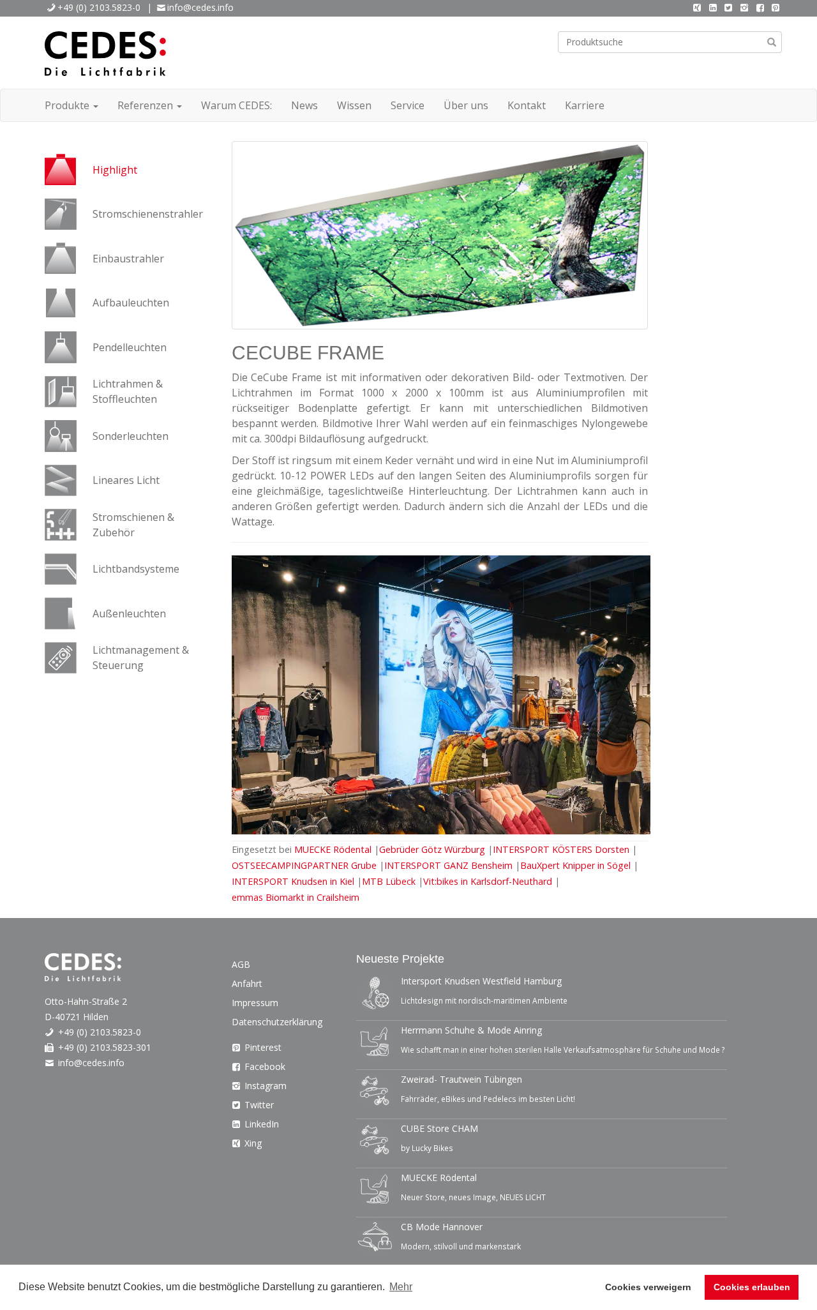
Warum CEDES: (236, 105)
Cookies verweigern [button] (648, 1287)
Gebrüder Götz (433, 849)
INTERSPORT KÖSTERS (562, 849)
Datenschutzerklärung (277, 1022)
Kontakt (526, 105)
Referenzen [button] (146, 105)
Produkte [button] (68, 105)
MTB (389, 881)
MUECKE (334, 849)
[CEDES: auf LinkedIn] (713, 7)
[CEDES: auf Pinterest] (775, 7)
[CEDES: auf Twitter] (729, 7)
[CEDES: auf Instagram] (744, 7)
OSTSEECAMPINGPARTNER (304, 865)
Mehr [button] (400, 1286)
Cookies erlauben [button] (752, 1287)
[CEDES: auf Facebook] (760, 7)
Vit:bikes (487, 881)
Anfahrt (247, 983)
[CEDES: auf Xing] (697, 7)
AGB (241, 964)
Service (407, 105)
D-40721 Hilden (77, 1017)
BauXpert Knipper (575, 865)
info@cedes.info (200, 7)
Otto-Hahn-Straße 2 (86, 1001)
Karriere (584, 105)
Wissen (354, 105)
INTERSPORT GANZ (449, 865)
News (304, 105)
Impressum (255, 1003)
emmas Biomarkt (295, 897)
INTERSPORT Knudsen (293, 881)
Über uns (466, 105)
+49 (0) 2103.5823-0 (98, 7)
